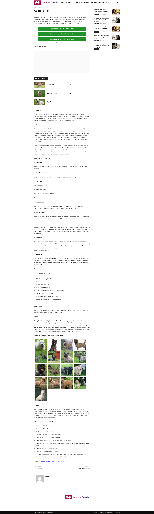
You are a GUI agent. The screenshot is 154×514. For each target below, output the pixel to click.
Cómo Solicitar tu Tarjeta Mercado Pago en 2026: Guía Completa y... (100, 11)
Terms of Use (103, 512)
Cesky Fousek (38, 468)
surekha (47, 476)
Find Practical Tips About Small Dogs (62, 39)
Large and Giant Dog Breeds (100, 2)
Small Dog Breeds (66, 2)
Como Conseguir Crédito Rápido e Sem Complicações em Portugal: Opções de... (102, 20)
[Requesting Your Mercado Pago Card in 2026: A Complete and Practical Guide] (116, 29)
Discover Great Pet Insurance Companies (52, 461)
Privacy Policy (110, 512)
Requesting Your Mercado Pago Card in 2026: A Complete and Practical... (101, 28)
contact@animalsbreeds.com (80, 504)
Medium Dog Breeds (82, 2)
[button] (118, 2)
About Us (96, 512)
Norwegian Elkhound (84, 468)
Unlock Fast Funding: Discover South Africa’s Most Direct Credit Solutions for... (102, 45)
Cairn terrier (49, 114)
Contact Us (117, 512)
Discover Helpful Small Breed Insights (62, 34)
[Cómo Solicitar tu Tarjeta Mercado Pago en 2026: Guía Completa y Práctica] (116, 12)
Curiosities (96, 14)
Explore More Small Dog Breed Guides (62, 28)
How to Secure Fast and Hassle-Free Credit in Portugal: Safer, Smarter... (101, 37)
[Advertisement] (62, 62)
